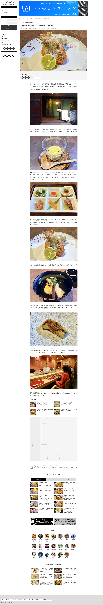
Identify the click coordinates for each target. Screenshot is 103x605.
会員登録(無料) (9, 28)
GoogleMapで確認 (45, 423)
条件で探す (6, 9)
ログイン (8, 25)
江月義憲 (43, 28)
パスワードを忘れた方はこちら (12, 30)
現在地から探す (6, 12)
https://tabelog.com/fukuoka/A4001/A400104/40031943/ (52, 458)
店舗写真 (47, 418)
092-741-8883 (44, 443)
